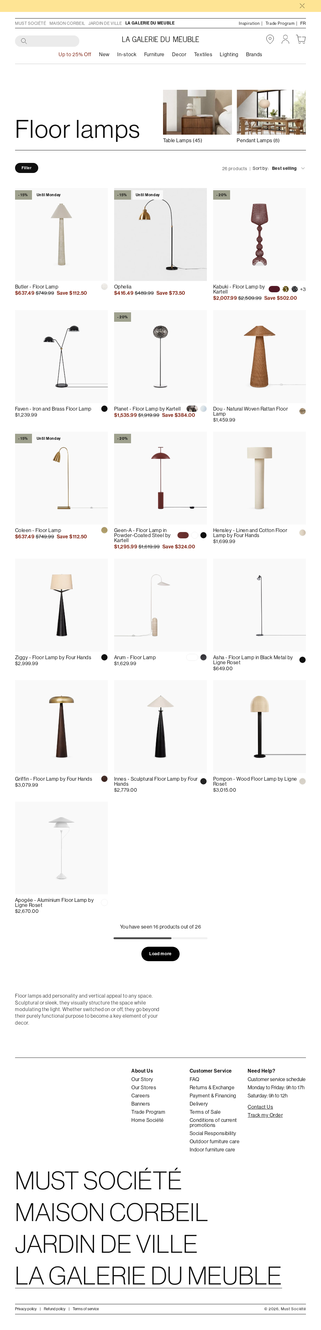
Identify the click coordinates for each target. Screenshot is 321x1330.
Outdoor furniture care (215, 1141)
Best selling (284, 168)
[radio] (104, 286)
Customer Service (211, 1071)
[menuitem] (104, 54)
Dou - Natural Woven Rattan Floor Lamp (250, 411)
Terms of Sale (205, 1111)
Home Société (147, 1120)
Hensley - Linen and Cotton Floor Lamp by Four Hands (250, 532)
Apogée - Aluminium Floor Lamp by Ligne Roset (54, 902)
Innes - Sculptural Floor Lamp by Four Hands (156, 781)
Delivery (199, 1103)
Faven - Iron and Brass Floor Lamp (53, 409)
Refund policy (55, 1308)
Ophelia (122, 286)
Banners (140, 1103)
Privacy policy (26, 1308)
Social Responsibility (213, 1133)
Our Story (142, 1079)
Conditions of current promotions (213, 1122)
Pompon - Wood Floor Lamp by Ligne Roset (255, 781)
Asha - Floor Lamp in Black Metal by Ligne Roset (253, 659)
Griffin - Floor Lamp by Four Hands (53, 779)
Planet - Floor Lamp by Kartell (147, 409)
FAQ (194, 1079)
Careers (140, 1095)
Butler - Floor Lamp (36, 286)
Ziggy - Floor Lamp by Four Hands (53, 657)
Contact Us (260, 1106)
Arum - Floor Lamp (135, 657)
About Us (142, 1071)
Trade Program (148, 1111)
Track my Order (265, 1114)
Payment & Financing (213, 1095)
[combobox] (47, 41)
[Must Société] (160, 39)
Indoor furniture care (212, 1149)
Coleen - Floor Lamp (38, 530)
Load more (160, 953)
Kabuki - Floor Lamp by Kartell (239, 289)
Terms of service (86, 1308)
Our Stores (143, 1087)
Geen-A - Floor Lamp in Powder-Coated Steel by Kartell (142, 535)
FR (303, 23)
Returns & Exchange (212, 1087)
